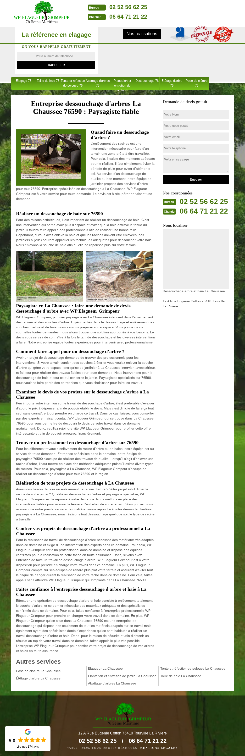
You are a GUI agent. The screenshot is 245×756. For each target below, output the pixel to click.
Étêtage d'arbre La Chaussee (38, 678)
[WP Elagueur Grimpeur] (41, 12)
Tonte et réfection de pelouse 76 (73, 83)
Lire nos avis (28, 746)
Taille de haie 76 (48, 81)
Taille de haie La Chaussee (180, 676)
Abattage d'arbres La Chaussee (112, 683)
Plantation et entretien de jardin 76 (122, 84)
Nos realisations (142, 33)
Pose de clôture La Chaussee (38, 671)
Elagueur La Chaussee (105, 668)
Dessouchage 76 (147, 81)
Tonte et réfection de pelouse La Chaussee (192, 668)
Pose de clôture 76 (196, 83)
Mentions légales (159, 748)
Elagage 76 (23, 81)
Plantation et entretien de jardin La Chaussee (122, 676)
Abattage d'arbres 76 (98, 83)
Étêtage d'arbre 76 (171, 83)
